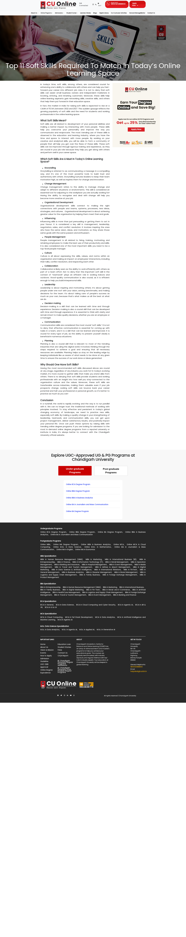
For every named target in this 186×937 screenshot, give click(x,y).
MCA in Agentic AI (65, 620)
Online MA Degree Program (65, 544)
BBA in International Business (131, 587)
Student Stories (64, 647)
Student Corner (71, 13)
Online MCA (118, 544)
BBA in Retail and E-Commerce (116, 590)
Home (42, 644)
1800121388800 (136, 667)
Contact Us (151, 13)
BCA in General (46, 605)
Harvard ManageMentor (137, 13)
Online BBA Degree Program (78, 491)
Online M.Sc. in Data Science (67, 547)
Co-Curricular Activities (119, 13)
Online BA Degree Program (77, 511)
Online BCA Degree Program (78, 484)
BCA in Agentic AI (125, 605)
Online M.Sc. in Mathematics (97, 547)
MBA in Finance (63, 562)
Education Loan (64, 644)
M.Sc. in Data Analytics (49, 629)
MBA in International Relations (107, 569)
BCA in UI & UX (51, 607)
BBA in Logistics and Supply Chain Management (102, 592)
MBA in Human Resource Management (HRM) (61, 559)
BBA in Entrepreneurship (50, 587)
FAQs (60, 650)
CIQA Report (63, 655)
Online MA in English (64, 549)
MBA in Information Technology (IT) (88, 562)
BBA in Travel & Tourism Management (70, 595)
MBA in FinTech (130, 569)
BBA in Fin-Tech (93, 590)
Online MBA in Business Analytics (95, 544)
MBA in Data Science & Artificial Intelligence (71, 569)
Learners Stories (85, 13)
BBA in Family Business (50, 590)
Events (43, 653)
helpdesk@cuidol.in (138, 671)
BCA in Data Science (65, 605)
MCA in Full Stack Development (79, 617)
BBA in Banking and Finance (124, 595)
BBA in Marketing (110, 587)
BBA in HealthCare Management (66, 592)
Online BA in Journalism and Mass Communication (87, 504)
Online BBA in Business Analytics (79, 498)
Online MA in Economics (85, 549)
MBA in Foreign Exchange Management (120, 575)
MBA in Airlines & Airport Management (112, 567)
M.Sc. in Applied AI (86, 629)
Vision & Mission (47, 650)
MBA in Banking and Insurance (66, 564)
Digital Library (104, 13)
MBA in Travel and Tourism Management (73, 567)
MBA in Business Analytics (73, 572)
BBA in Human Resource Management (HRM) (82, 587)
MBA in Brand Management (126, 572)
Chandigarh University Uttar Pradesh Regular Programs (65, 670)
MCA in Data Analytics (105, 617)
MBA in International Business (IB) (120, 559)
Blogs (95, 13)
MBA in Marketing (94, 559)
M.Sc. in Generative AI (106, 629)
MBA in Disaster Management (99, 572)
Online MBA (45, 544)
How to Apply (46, 655)
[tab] (74, 470)
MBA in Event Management (120, 564)
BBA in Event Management (99, 595)
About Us (34, 13)
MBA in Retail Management (116, 562)
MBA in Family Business (89, 575)
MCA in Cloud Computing (51, 617)
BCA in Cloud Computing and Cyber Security (95, 605)
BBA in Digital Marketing (73, 590)
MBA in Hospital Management (94, 564)
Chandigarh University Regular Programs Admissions (65, 663)
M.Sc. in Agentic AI (69, 629)
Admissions (59, 13)
